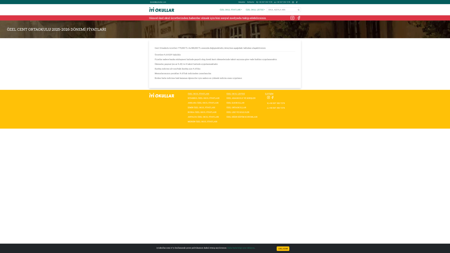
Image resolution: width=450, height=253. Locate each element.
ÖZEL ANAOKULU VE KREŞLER (240, 98)
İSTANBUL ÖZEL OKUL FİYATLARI (203, 98)
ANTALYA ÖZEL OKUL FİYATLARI (203, 117)
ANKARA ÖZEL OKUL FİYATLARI (203, 103)
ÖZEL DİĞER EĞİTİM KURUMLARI (241, 117)
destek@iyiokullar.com (158, 2)
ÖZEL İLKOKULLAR (235, 103)
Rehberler (250, 2)
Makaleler (241, 2)
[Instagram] (292, 17)
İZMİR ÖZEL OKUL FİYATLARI (201, 107)
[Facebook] (299, 17)
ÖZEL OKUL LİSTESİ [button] (255, 10)
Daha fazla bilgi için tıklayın (241, 248)
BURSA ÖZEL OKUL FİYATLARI (202, 112)
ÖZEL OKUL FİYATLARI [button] (230, 10)
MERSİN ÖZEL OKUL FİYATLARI (202, 121)
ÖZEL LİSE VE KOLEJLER (237, 112)
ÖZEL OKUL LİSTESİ (235, 94)
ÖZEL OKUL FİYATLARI (198, 94)
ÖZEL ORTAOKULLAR (236, 107)
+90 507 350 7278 (265, 2)
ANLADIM (283, 248)
